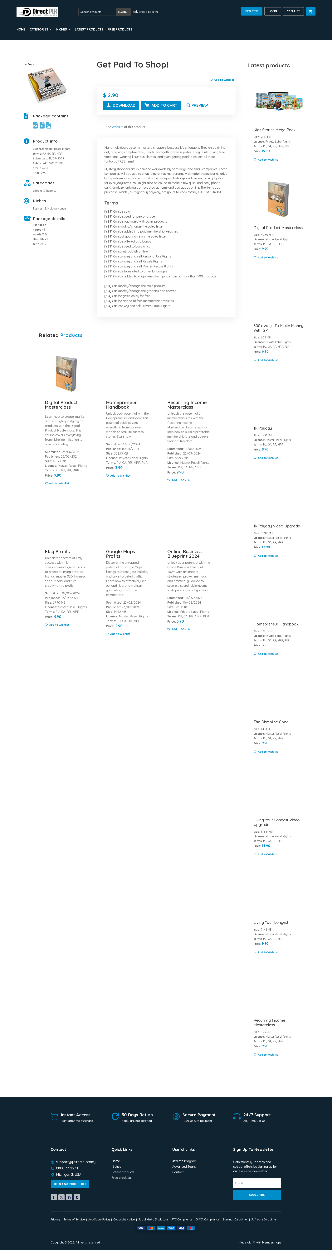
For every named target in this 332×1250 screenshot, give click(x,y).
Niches (116, 1166)
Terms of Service (74, 1219)
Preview (200, 105)
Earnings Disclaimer (235, 1219)
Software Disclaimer (264, 1219)
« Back (29, 64)
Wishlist (293, 11)
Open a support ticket (70, 1184)
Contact (178, 1172)
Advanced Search (184, 1166)
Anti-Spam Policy (99, 1219)
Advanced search (145, 12)
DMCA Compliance (207, 1219)
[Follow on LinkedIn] (69, 1197)
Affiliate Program (184, 1161)
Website (117, 127)
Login (273, 11)
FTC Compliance (182, 1219)
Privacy (55, 1219)
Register (251, 11)
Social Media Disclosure (153, 1219)
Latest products (89, 29)
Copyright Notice (124, 1219)
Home (21, 29)
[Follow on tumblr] (77, 1197)
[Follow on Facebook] (54, 1197)
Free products (120, 29)
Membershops (271, 1242)
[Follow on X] (61, 1197)
